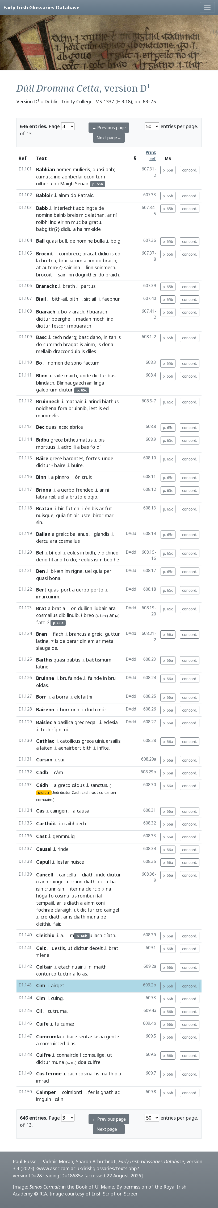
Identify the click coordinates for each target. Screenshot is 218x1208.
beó (108, 559)
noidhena (46, 408)
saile (58, 375)
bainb (60, 215)
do (73, 195)
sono (76, 363)
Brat (41, 608)
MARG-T (44, 793)
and (58, 559)
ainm (63, 195)
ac (117, 1092)
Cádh (42, 785)
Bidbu (42, 439)
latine (42, 641)
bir (61, 508)
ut (76, 910)
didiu (66, 229)
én (87, 508)
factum (91, 363)
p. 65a (168, 170)
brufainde (71, 678)
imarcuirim (47, 596)
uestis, (59, 948)
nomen (64, 169)
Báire (42, 458)
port (66, 589)
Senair (82, 183)
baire (59, 465)
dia (118, 1073)
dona (107, 344)
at (38, 267)
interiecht (64, 208)
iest (93, 408)
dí (98, 447)
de (101, 208)
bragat (70, 344)
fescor (58, 326)
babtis (73, 659)
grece (57, 439)
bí (51, 552)
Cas (40, 810)
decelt (96, 948)
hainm (83, 229)
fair (56, 924)
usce (85, 515)
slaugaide (46, 648)
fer (91, 1092)
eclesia (110, 722)
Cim (40, 985)
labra (41, 496)
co (101, 792)
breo (89, 615)
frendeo (85, 490)
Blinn (42, 375)
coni (100, 903)
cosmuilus (66, 895)
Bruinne (45, 678)
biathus (110, 401)
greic (97, 634)
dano (95, 337)
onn (75, 709)
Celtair (44, 967)
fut (69, 508)
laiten (46, 748)
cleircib (93, 888)
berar (72, 641)
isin (39, 888)
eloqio (90, 496)
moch (98, 319)
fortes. (93, 458)
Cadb (42, 772)
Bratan (44, 508)
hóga (41, 895)
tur (99, 176)
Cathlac (45, 741)
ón (78, 477)
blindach (45, 382)
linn (89, 267)
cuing (57, 998)
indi (111, 319)
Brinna (43, 490)
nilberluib (46, 183)
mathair (74, 401)
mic (83, 215)
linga (99, 382)
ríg (54, 729)
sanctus (98, 785)
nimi (63, 729)
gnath (107, 1092)
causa (83, 810)
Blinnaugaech (71, 382)
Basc (41, 337)
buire (77, 465)
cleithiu (44, 924)
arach (78, 311)
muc (76, 222)
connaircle (67, 1055)
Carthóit (46, 823)
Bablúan (45, 169)
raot (94, 792)
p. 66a (168, 634)
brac (63, 260)
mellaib (44, 351)
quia (61, 515)
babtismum (98, 659)
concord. (189, 170)
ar (109, 215)
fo (92, 447)
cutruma (57, 1011)
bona (54, 578)
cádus (78, 785)
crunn (50, 888)
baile (72, 1036)
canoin (110, 792)
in (105, 337)
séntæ (85, 1036)
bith (56, 299)
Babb (42, 208)
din (83, 641)
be (103, 916)
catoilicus (70, 741)
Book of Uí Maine (95, 1186)
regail (91, 722)
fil (51, 559)
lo (79, 973)
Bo (39, 363)
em (91, 641)
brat (113, 948)
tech (45, 729)
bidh (90, 552)
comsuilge (93, 1055)
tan (112, 337)
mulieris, (82, 169)
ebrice (76, 427)
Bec (40, 427)
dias (70, 1043)
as (84, 973)
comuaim (44, 799)
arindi (95, 401)
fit (69, 515)
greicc (62, 534)
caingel (57, 881)
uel (61, 496)
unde (85, 375)
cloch (90, 709)
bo (64, 311)
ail (64, 299)
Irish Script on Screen (115, 1193)
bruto (76, 496)
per (107, 571)
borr (65, 709)
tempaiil (45, 903)
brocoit (44, 274)
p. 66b (168, 948)
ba (84, 222)
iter (74, 888)
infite (103, 748)
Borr (41, 696)
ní (115, 215)
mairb (70, 375)
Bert (41, 589)
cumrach (52, 344)
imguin (43, 1099)
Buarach (45, 311)
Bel (39, 552)
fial (98, 895)
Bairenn (45, 709)
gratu (95, 222)
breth (69, 286)
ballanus (79, 534)
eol (58, 552)
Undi (55, 792)
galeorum (46, 389)
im (67, 571)
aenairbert (69, 748)
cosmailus (46, 615)
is (112, 253)
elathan (96, 215)
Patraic (85, 195)
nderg (69, 337)
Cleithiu (45, 935)
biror (98, 515)
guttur (112, 634)
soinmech (105, 267)
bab (110, 169)
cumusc (44, 176)
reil (52, 496)
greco (64, 785)
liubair (100, 608)
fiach (58, 634)
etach (64, 967)
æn (59, 571)
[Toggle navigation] (207, 7)
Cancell (44, 874)
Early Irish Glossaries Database (41, 7)
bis (101, 439)
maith (100, 967)
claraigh (63, 910)
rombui (86, 895)
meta (108, 641)
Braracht (46, 286)
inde (101, 874)
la (38, 260)
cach (86, 792)
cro (99, 910)
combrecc (69, 253)
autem (49, 267)
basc (84, 337)
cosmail (86, 1073)
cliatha (108, 881)
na (81, 888)
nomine (44, 215)
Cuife (42, 1024)
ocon (89, 176)
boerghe (61, 319)
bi (53, 571)
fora (62, 408)
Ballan (43, 534)
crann (42, 881)
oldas (42, 685)
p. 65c (168, 402)
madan (83, 319)
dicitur (43, 319)
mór (101, 709)
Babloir (44, 195)
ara (53, 541)
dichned (110, 552)
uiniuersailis (107, 741)
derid (42, 559)
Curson (44, 759)
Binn (41, 477)
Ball (40, 241)
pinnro (62, 477)
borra (62, 696)
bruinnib (78, 408)
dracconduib (66, 351)
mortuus (45, 447)
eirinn (64, 222)
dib (62, 615)
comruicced (52, 1043)
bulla (99, 241)
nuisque (44, 515)
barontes (73, 458)
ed (117, 253)
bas (111, 375)
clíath (109, 935)
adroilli (68, 447)
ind (57, 176)
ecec (63, 427)
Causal (44, 849)
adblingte (86, 208)
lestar (63, 862)
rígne (76, 571)
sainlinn (72, 267)
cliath (88, 874)
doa (82, 1062)
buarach (98, 311)
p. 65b (168, 195)
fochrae (44, 910)
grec (79, 722)
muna (93, 916)
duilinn (85, 608)
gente (112, 1036)
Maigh (67, 183)
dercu (42, 541)
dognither (86, 274)
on (74, 608)
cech (57, 337)
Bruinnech (48, 401)
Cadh (76, 792)
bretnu (48, 260)
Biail (41, 299)
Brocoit (44, 253)
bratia (58, 608)
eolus (73, 552)
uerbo (67, 490)
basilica (65, 722)
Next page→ (109, 138)
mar (109, 515)
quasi (98, 169)
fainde (95, 678)
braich (109, 260)
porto (97, 589)
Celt (41, 948)
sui (61, 759)
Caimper (46, 1092)
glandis (101, 534)
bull (63, 241)
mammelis (47, 415)
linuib (73, 615)
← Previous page (109, 127)
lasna (99, 1036)
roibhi (42, 222)
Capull (43, 862)
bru (112, 678)
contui (43, 973)
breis (72, 215)
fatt (40, 622)
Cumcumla (48, 1036)
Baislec (44, 722)
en (76, 508)
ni (107, 490)
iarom (76, 260)
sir (86, 299)
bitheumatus (78, 439)
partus (88, 286)
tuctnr (65, 973)
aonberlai (72, 176)
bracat (89, 253)
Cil (39, 1011)
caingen (58, 810)
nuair (77, 967)
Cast (41, 836)
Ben (40, 571)
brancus (77, 634)
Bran (41, 634)
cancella (67, 874)
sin (39, 522)
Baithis (44, 659)
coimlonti (72, 1092)
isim (98, 559)
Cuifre (43, 1055)
